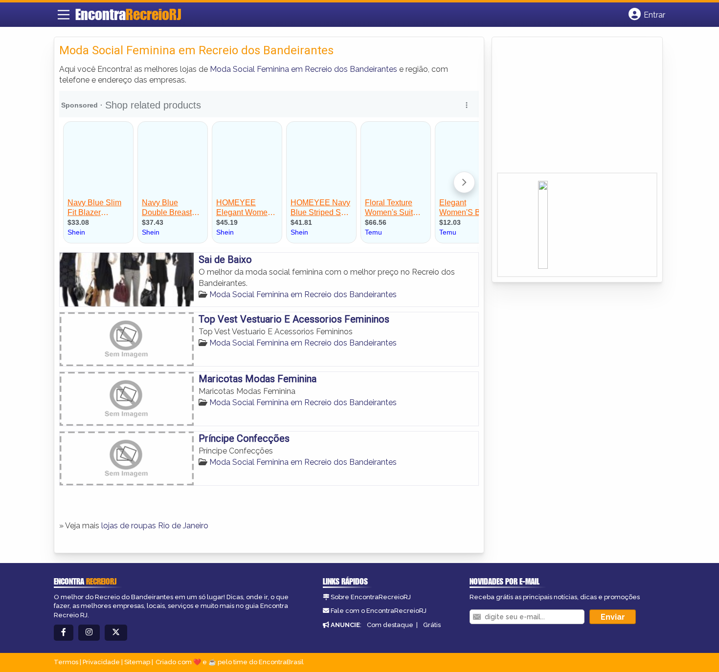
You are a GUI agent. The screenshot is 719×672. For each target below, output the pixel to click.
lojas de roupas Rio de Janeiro (154, 525)
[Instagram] (89, 633)
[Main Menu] (63, 14)
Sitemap (137, 662)
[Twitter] (116, 633)
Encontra (128, 14)
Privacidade (101, 662)
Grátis (432, 625)
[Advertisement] (570, 108)
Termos (66, 662)
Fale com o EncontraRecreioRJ (379, 610)
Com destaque (390, 625)
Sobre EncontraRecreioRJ (371, 597)
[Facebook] (63, 633)
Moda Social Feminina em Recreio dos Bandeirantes (303, 69)
